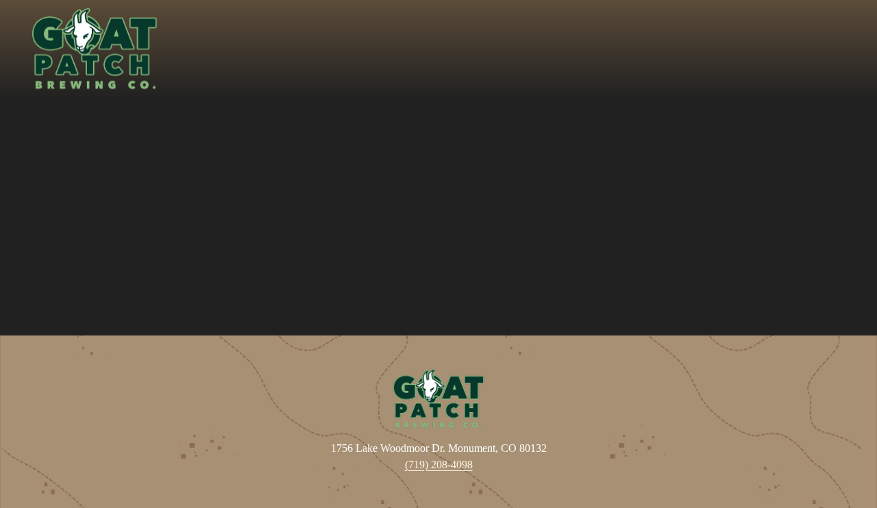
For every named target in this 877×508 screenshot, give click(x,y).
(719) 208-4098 (439, 464)
